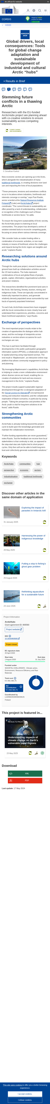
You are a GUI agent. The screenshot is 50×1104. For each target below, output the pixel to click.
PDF (27, 780)
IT (24, 89)
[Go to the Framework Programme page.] (25, 34)
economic (24, 470)
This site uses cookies (12, 1085)
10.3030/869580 (11, 638)
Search (39, 10)
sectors (37, 470)
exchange (8, 483)
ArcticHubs (26, 203)
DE (4, 89)
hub (38, 464)
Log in (28, 10)
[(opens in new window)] (10, 9)
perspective (9, 470)
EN (9, 89)
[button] (34, 10)
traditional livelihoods (11, 183)
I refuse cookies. (25, 1100)
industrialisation (11, 476)
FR (20, 89)
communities (25, 464)
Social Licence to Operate (17, 393)
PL (30, 89)
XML (27, 774)
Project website (13, 630)
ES (14, 89)
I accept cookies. (25, 1094)
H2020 (8, 25)
